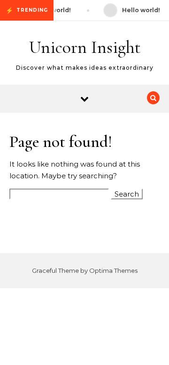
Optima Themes (113, 270)
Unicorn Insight (85, 47)
